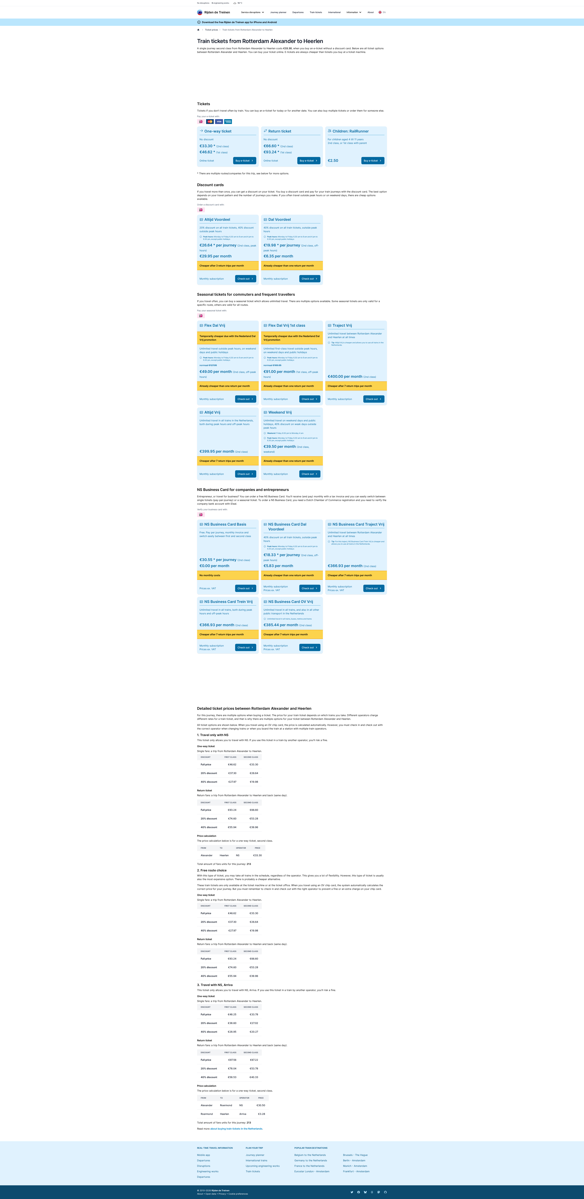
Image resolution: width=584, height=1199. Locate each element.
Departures (298, 12)
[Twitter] (351, 1192)
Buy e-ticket (243, 160)
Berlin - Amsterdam (354, 1160)
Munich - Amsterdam (355, 1165)
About (371, 12)
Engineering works (207, 1171)
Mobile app (203, 1154)
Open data (210, 1193)
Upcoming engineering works (263, 1165)
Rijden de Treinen (220, 1190)
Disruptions (203, 1165)
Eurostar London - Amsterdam (311, 1171)
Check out (244, 278)
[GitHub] (385, 1192)
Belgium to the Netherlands (310, 1154)
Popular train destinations (310, 1148)
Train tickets (316, 12)
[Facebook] (358, 1192)
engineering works (220, 3)
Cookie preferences (238, 1193)
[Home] (199, 30)
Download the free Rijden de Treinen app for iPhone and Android (239, 22)
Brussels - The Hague (355, 1154)
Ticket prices (211, 29)
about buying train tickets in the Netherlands (236, 1128)
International (334, 12)
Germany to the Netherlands (310, 1160)
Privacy (222, 1193)
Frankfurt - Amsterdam (356, 1171)
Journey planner (278, 12)
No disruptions (203, 3)
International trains (256, 1160)
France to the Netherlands (309, 1165)
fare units (221, 863)
